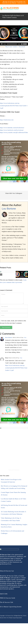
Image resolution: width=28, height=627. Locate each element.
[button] (1, 274)
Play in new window (11, 46)
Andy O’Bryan (5, 577)
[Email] (25, 197)
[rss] (8, 619)
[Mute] (22, 44)
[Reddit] (8, 197)
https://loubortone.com (6, 120)
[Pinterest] (17, 197)
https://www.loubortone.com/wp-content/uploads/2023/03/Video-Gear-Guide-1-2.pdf (14, 105)
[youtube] (6, 619)
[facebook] (0, 619)
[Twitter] (5, 197)
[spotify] (16, 619)
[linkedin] (14, 619)
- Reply (24, 337)
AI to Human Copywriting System (14, 617)
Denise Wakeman (8, 337)
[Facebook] (3, 197)
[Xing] (22, 197)
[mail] (11, 619)
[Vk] (20, 197)
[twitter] (3, 619)
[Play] (2, 44)
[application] (14, 44)
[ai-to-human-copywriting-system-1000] (14, 428)
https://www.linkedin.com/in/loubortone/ (12, 127)
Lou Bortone (9, 208)
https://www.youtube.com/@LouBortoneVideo (14, 132)
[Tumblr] (15, 197)
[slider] (25, 44)
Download (22, 46)
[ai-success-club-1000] (14, 141)
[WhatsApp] (13, 197)
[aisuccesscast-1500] (9, 8)
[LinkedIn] (10, 197)
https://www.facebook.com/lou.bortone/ (12, 130)
